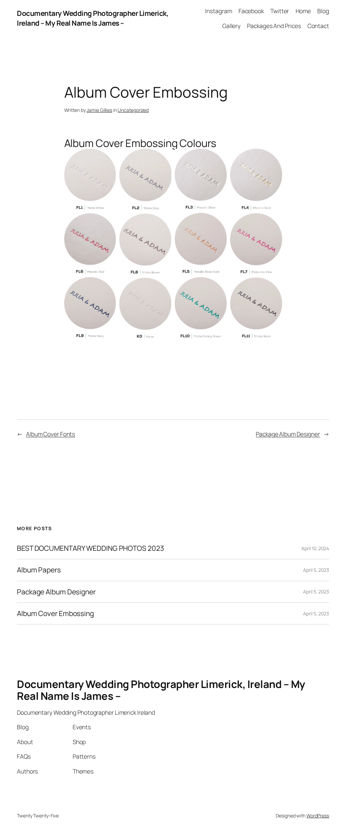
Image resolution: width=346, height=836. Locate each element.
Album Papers (39, 570)
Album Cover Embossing (55, 613)
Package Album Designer (288, 434)
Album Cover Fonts (50, 434)
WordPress (317, 815)
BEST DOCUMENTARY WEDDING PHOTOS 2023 (90, 548)
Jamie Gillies (99, 110)
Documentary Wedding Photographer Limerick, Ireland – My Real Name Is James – (92, 18)
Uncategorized (133, 110)
